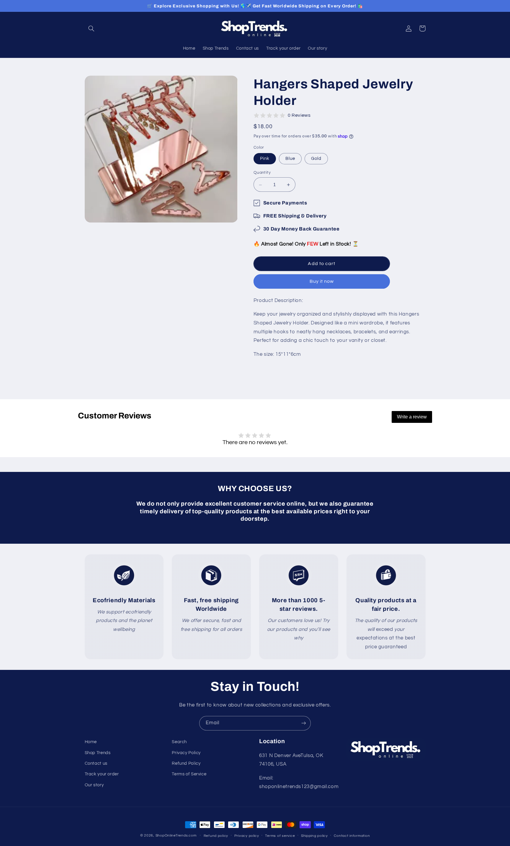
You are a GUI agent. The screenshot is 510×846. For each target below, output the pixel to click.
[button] (91, 28)
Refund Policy (186, 763)
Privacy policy (246, 835)
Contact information (352, 835)
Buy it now (322, 281)
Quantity (262, 173)
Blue (290, 158)
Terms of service (280, 835)
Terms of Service (189, 774)
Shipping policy (314, 835)
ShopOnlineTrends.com (176, 835)
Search (179, 742)
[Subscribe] (303, 723)
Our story (94, 785)
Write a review (412, 416)
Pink (264, 158)
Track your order (102, 774)
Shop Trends (98, 753)
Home (91, 742)
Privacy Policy (186, 753)
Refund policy (216, 835)
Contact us (96, 763)
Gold (316, 158)
